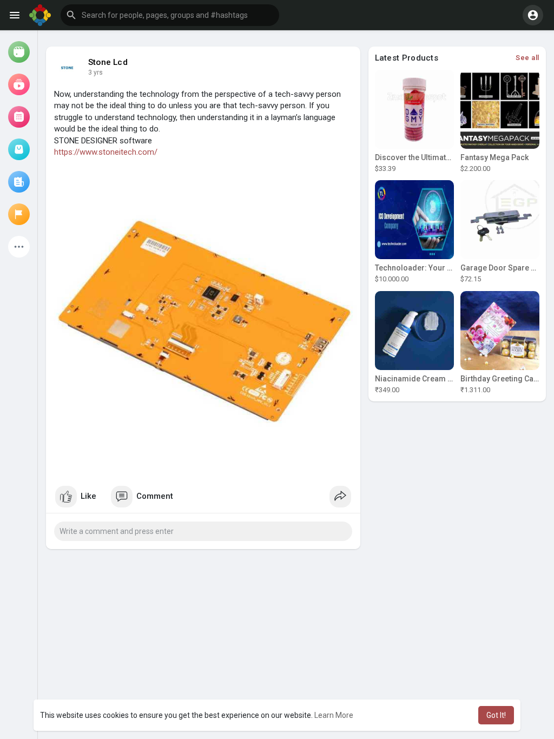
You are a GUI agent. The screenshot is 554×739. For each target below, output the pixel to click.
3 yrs (95, 72)
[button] (170, 15)
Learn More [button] (333, 715)
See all (527, 58)
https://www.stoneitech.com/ (105, 152)
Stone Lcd (108, 62)
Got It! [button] (496, 715)
